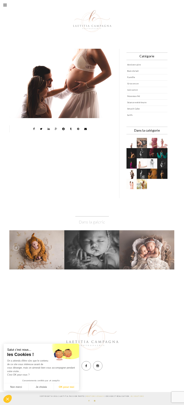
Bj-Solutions (137, 396)
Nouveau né (37, 249)
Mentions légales (95, 396)
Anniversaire (134, 64)
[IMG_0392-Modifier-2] (91, 240)
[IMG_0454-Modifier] (146, 240)
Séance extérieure (137, 102)
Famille (131, 77)
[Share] (34, 128)
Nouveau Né (133, 96)
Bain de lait (133, 71)
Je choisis (41, 386)
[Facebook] (86, 365)
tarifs (130, 115)
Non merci (16, 386)
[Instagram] (97, 365)
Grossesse (133, 83)
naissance (132, 89)
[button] (7, 399)
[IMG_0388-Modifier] (36, 240)
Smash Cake (133, 108)
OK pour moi (66, 386)
